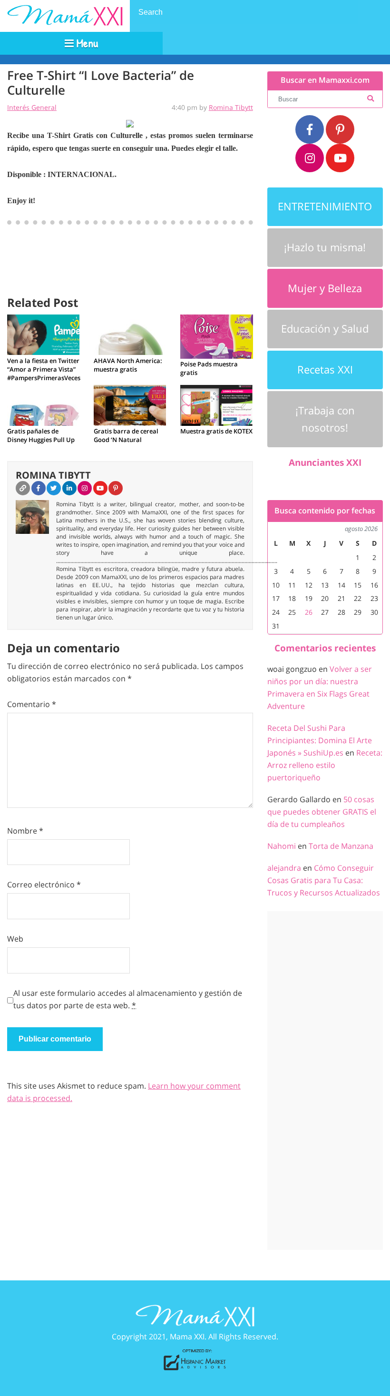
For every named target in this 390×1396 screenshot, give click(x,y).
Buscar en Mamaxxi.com (325, 80)
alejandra (284, 868)
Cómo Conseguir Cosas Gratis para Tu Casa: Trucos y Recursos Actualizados (323, 880)
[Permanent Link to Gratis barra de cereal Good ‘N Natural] (130, 404)
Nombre (25, 831)
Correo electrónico (44, 884)
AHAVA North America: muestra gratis (128, 365)
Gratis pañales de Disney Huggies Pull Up (41, 435)
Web (15, 939)
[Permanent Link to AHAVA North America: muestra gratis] (130, 334)
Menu (86, 42)
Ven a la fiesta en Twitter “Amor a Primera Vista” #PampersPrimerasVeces (43, 369)
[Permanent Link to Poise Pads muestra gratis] (216, 336)
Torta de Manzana (341, 846)
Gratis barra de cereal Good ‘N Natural (126, 435)
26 (308, 612)
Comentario (31, 704)
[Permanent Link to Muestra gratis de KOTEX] (216, 404)
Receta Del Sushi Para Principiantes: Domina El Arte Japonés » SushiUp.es (319, 740)
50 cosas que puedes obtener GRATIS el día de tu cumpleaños (321, 811)
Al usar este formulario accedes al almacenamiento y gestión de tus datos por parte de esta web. (127, 999)
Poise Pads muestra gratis (209, 368)
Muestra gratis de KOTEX (216, 431)
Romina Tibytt (231, 107)
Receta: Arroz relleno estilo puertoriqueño (324, 765)
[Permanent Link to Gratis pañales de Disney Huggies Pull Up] (43, 404)
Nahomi (281, 846)
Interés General (32, 107)
